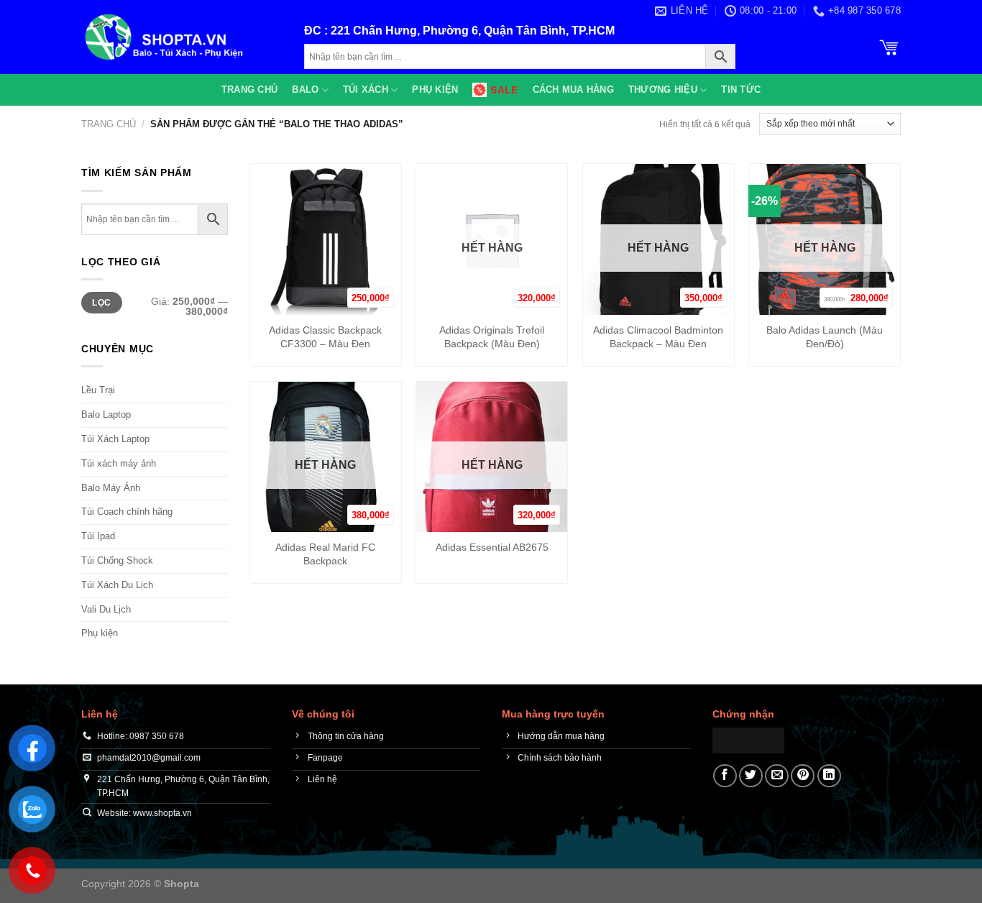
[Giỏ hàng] (889, 46)
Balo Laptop (106, 414)
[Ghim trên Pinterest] (802, 776)
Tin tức (741, 89)
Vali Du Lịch (106, 609)
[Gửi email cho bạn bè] (777, 776)
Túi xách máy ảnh (118, 463)
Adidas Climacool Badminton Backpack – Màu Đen (658, 336)
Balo (305, 89)
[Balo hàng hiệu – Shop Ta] (182, 37)
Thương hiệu (662, 89)
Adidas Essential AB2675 (492, 547)
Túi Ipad (98, 536)
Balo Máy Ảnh (110, 487)
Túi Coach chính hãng (127, 511)
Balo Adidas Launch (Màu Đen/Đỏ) (824, 336)
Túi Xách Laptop (115, 439)
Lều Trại (98, 390)
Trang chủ (249, 89)
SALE (504, 90)
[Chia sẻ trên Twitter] (751, 776)
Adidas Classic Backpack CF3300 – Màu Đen (325, 336)
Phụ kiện (435, 89)
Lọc (101, 303)
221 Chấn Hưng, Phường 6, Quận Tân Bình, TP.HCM (473, 30)
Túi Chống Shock (117, 560)
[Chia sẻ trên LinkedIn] (829, 776)
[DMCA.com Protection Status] (748, 739)
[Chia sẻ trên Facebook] (725, 776)
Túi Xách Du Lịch (117, 584)
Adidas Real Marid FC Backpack (325, 554)
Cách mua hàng (573, 89)
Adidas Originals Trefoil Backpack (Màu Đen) (491, 336)
